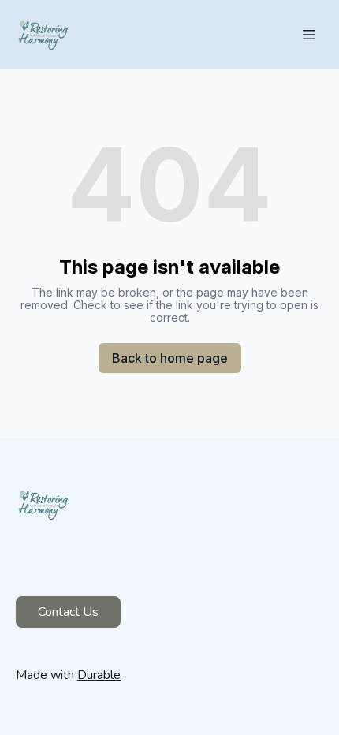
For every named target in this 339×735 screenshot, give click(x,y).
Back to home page (170, 358)
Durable (99, 675)
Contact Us (68, 612)
